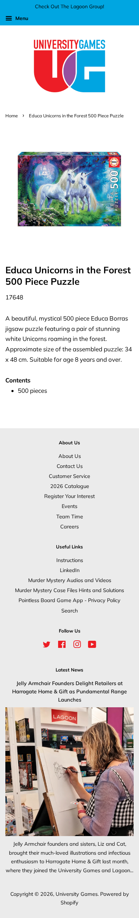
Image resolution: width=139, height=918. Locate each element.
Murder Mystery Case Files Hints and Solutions (69, 590)
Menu (21, 18)
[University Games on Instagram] (77, 645)
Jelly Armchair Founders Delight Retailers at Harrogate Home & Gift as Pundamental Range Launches (69, 691)
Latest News (69, 670)
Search (69, 610)
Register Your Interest (69, 496)
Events (69, 506)
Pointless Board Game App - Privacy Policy (69, 600)
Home (11, 115)
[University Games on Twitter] (47, 645)
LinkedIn (69, 570)
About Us (69, 456)
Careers (69, 526)
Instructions (69, 560)
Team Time (69, 516)
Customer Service (69, 476)
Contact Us (70, 466)
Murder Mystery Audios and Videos (69, 580)
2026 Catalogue (69, 486)
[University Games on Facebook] (62, 645)
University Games (77, 893)
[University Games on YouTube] (92, 645)
